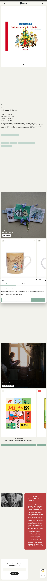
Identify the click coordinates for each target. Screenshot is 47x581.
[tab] (23, 64)
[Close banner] (45, 280)
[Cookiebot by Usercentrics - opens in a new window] (37, 280)
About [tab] (39, 283)
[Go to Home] (23, 3)
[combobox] (14, 569)
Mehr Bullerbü (6, 235)
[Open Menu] (2, 3)
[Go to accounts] (42, 3)
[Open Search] (5, 3)
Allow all (38, 299)
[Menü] (45, 569)
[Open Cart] (44, 3)
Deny (9, 299)
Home (2, 104)
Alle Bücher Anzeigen (8, 385)
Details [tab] (23, 283)
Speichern (14, 573)
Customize (23, 299)
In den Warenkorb (19, 444)
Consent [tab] (8, 283)
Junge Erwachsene (6, 145)
